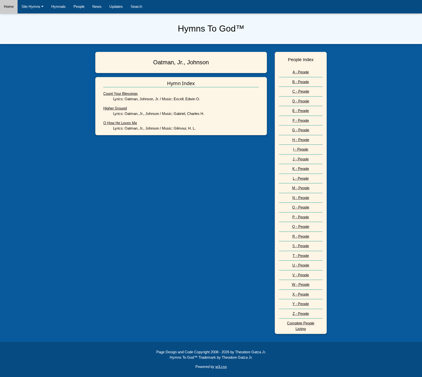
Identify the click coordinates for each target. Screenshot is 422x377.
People (79, 6)
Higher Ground (115, 108)
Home (9, 6)
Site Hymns (31, 6)
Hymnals (58, 6)
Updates (116, 6)
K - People (300, 168)
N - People (300, 198)
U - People (300, 265)
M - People (300, 188)
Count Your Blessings (120, 93)
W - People (300, 284)
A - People (301, 72)
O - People (300, 207)
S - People (300, 246)
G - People (300, 130)
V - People (300, 275)
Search (136, 6)
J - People (301, 159)
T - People (301, 256)
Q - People (300, 226)
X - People (300, 294)
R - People (300, 236)
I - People (300, 149)
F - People (301, 120)
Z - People (301, 313)
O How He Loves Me (120, 123)
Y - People (300, 304)
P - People (300, 217)
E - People (300, 111)
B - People (300, 82)
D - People (300, 101)
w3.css (221, 367)
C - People (300, 91)
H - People (300, 140)
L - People (301, 178)
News (97, 6)
